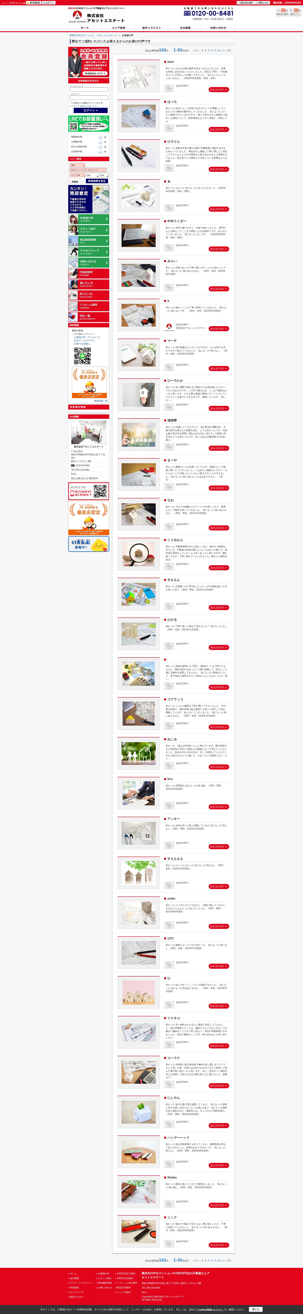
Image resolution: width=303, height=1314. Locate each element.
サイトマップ (77, 1292)
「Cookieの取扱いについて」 (210, 1309)
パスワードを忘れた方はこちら (83, 106)
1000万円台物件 (125, 1278)
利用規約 (74, 1287)
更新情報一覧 (101, 401)
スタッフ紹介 (105, 1278)
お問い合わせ (105, 1287)
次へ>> (221, 50)
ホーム (73, 1273)
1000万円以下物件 (126, 1273)
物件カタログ (77, 1297)
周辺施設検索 (105, 1283)
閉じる (255, 1309)
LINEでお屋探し (82, 343)
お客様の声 (103, 1273)
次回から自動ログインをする (88, 103)
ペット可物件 (124, 1292)
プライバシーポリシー (81, 1283)
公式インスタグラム (84, 340)
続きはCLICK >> (218, 89)
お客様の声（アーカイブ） (88, 337)
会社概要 (74, 1278)
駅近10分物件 (124, 1287)
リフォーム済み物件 (127, 1283)
